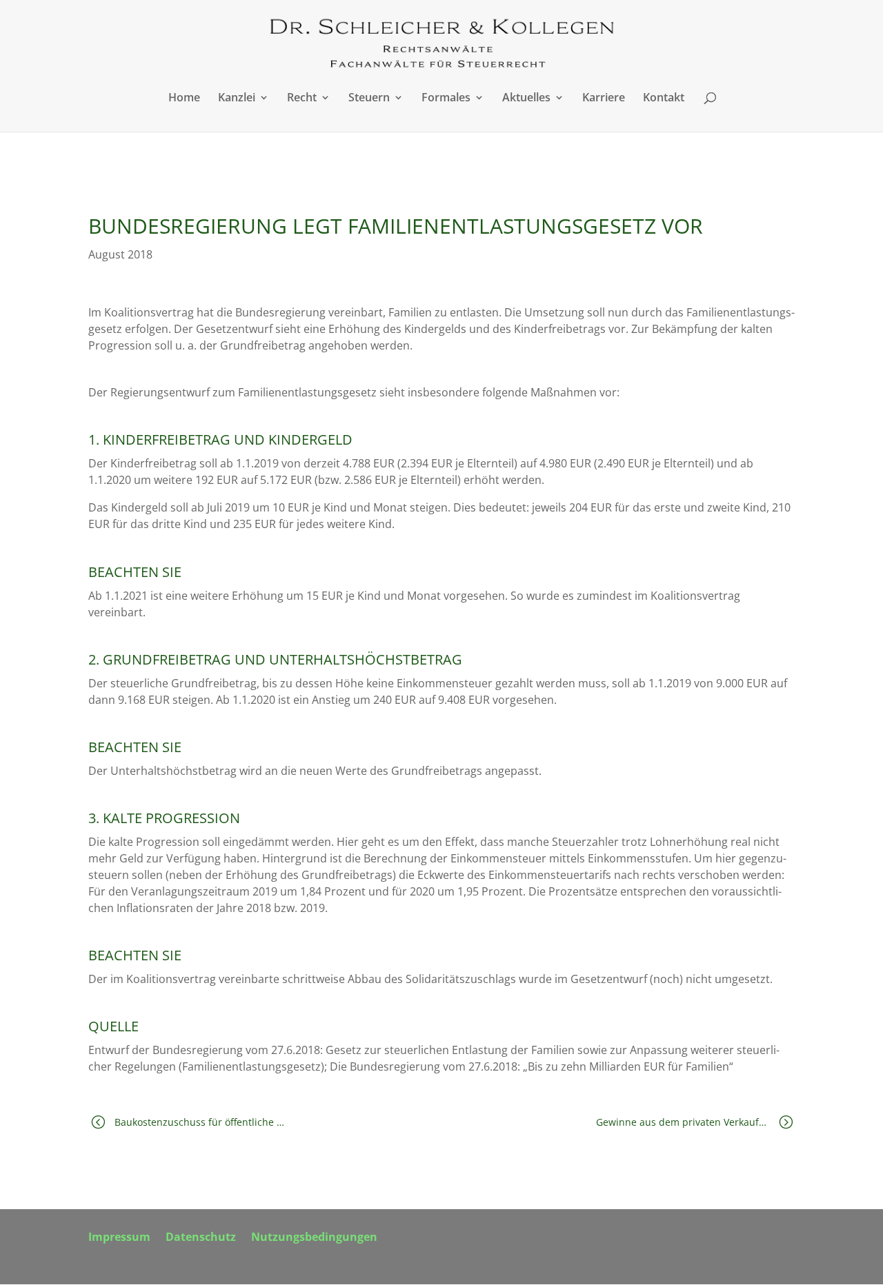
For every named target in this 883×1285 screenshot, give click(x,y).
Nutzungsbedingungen (314, 1238)
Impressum (119, 1238)
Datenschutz (201, 1238)
